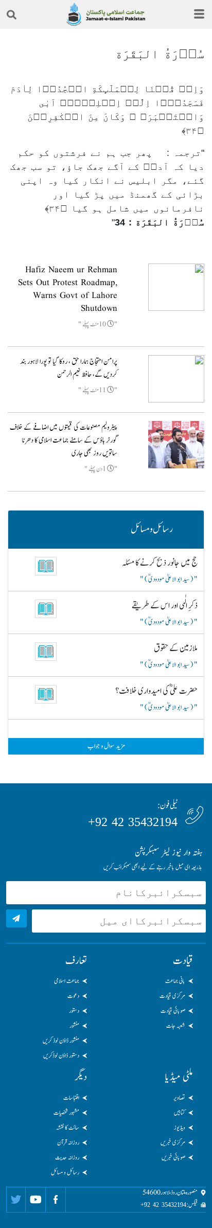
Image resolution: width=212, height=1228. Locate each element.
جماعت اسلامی (66, 981)
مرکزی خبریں (173, 1142)
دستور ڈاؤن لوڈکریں (61, 1055)
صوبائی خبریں (173, 1157)
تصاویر (179, 1098)
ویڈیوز (179, 1127)
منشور (74, 1026)
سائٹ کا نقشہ (67, 1127)
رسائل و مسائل (65, 1172)
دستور (74, 1011)
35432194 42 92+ (133, 822)
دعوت (73, 996)
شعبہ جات (175, 1026)
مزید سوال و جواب (106, 746)
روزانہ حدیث (67, 1157)
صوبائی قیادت (173, 1011)
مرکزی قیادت (172, 996)
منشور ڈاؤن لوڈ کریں (61, 1041)
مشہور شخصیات (66, 1113)
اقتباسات (71, 1098)
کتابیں (179, 1113)
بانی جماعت (175, 981)
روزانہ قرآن (68, 1142)
